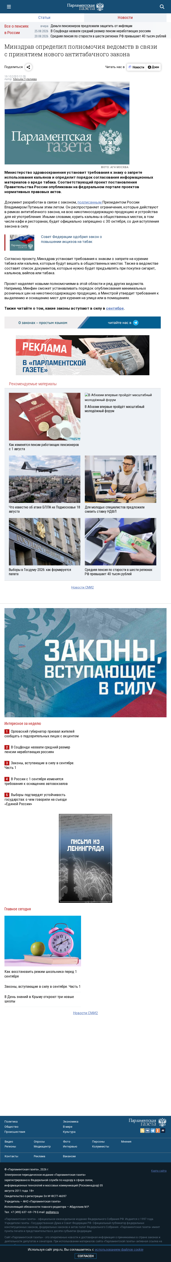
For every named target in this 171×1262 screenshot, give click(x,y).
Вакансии (69, 1156)
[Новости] (136, 67)
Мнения (126, 1141)
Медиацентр (42, 1146)
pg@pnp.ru (52, 1212)
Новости (125, 17)
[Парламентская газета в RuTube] (163, 1130)
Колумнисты (100, 1146)
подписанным (89, 202)
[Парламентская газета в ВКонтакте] (147, 1130)
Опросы (39, 1141)
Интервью (70, 1146)
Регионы (10, 1146)
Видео (9, 1141)
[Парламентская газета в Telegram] (153, 1130)
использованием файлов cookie (119, 1249)
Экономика (70, 1121)
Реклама (39, 1156)
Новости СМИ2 (82, 587)
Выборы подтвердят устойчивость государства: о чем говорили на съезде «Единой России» (35, 799)
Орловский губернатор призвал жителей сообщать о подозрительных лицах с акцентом (41, 733)
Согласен (86, 1256)
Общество (11, 1126)
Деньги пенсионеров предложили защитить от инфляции (86, 26)
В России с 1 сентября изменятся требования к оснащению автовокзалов (36, 781)
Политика (11, 1121)
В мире (67, 1126)
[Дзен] (153, 67)
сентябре (115, 308)
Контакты (11, 1156)
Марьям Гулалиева (25, 79)
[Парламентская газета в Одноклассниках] (158, 1130)
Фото (66, 1141)
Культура (69, 1131)
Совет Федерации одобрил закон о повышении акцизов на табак (71, 239)
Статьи (44, 17)
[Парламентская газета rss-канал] (142, 1130)
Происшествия (14, 1131)
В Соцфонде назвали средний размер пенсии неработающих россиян (93, 31)
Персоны (98, 1141)
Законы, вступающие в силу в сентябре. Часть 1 (42, 986)
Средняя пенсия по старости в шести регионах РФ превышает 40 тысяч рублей (100, 36)
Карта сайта (159, 1170)
